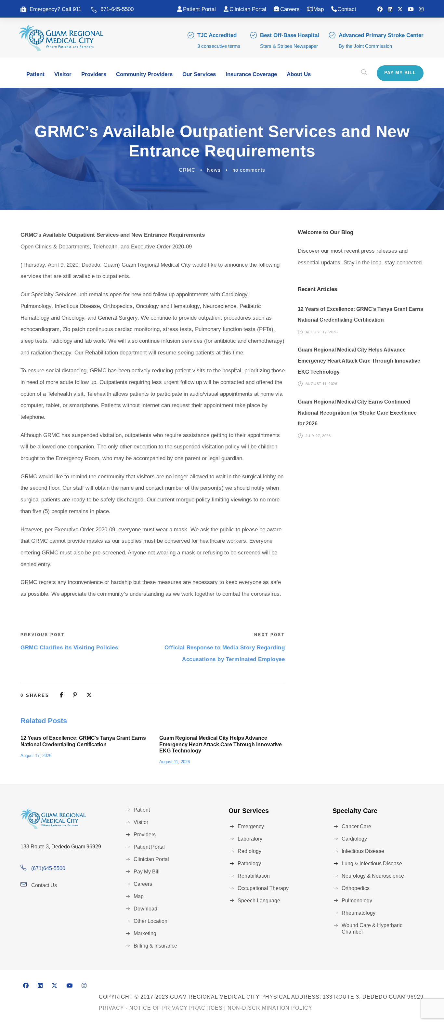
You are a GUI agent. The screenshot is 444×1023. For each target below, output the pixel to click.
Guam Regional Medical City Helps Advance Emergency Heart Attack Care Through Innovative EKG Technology (220, 744)
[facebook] (380, 9)
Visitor (63, 74)
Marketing (145, 933)
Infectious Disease (363, 851)
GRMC (187, 170)
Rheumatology (358, 913)
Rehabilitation (254, 876)
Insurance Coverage (251, 74)
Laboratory (250, 839)
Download (145, 908)
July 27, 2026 (318, 436)
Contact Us (44, 885)
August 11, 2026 (174, 761)
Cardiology (354, 839)
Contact (346, 9)
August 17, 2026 (35, 755)
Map (318, 9)
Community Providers (144, 74)
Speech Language (259, 900)
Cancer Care (356, 826)
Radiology (249, 851)
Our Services (199, 74)
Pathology (249, 863)
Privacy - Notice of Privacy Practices (161, 1008)
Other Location (150, 921)
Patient (35, 74)
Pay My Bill (400, 72)
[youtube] (411, 9)
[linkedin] (390, 9)
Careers (289, 9)
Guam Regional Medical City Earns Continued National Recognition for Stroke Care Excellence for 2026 (357, 412)
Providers (93, 74)
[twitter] (400, 9)
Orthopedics (356, 888)
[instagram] (421, 9)
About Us (299, 74)
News (214, 170)
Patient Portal (199, 9)
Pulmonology (357, 900)
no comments (248, 170)
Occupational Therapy (263, 888)
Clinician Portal (247, 9)
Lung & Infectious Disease (372, 863)
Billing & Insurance (155, 946)
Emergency (251, 826)
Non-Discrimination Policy (270, 1008)
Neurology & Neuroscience (373, 876)
